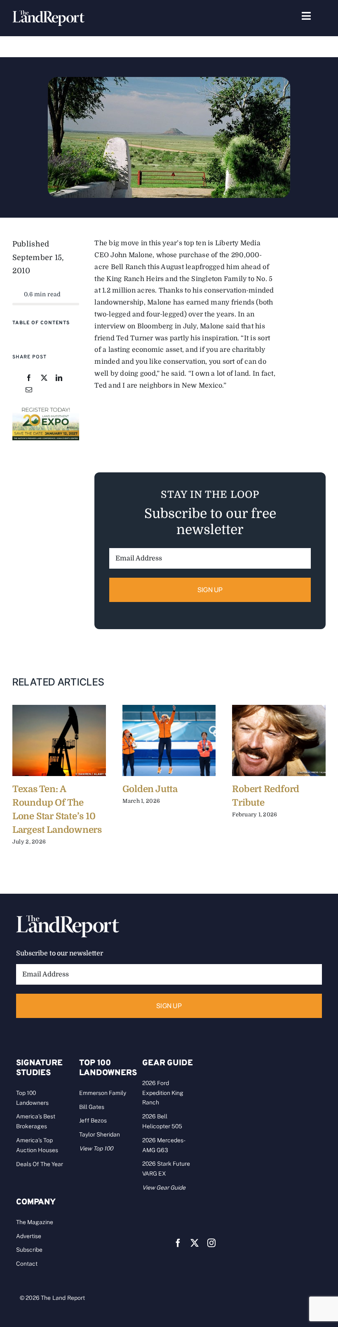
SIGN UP (210, 589)
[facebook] (178, 1243)
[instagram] (211, 1243)
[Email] (28, 390)
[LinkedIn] (59, 378)
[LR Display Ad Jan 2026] (45, 409)
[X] (44, 378)
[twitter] (194, 1243)
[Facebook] (28, 378)
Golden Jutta (150, 789)
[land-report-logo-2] (48, 14)
